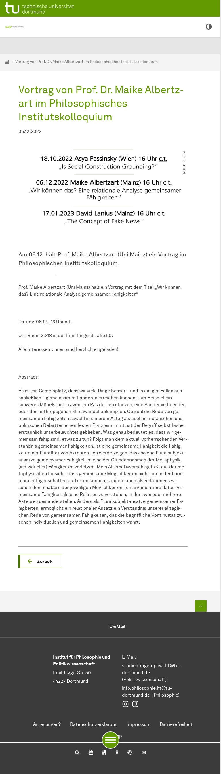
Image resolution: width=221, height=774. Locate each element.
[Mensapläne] (104, 753)
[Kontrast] (208, 27)
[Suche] (77, 753)
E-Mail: (129, 657)
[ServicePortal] (130, 753)
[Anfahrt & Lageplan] (116, 753)
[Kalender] (91, 753)
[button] (40, 561)
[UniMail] (143, 753)
